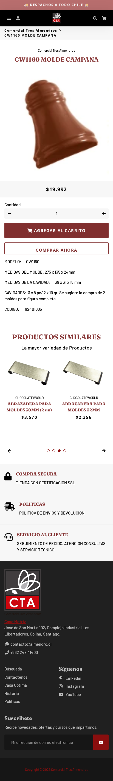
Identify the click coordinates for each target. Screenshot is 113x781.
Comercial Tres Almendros (30, 30)
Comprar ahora (56, 250)
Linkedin (73, 678)
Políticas (12, 701)
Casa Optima (15, 685)
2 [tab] (53, 450)
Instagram (74, 686)
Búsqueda (13, 668)
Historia (11, 693)
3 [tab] (59, 450)
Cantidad (12, 204)
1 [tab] (48, 450)
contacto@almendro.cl (31, 644)
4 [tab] (64, 450)
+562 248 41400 (24, 652)
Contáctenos (15, 677)
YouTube (73, 694)
